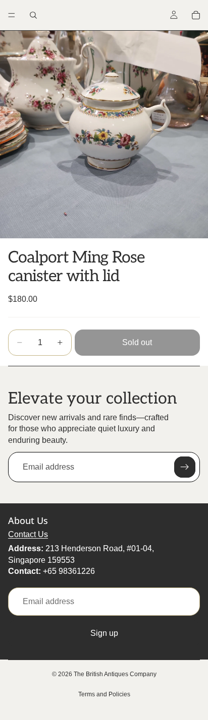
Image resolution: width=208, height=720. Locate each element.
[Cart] (196, 15)
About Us (28, 520)
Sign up (104, 633)
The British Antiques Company (115, 674)
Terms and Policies (104, 694)
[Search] (33, 15)
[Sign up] (184, 467)
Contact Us (28, 534)
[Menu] (11, 15)
